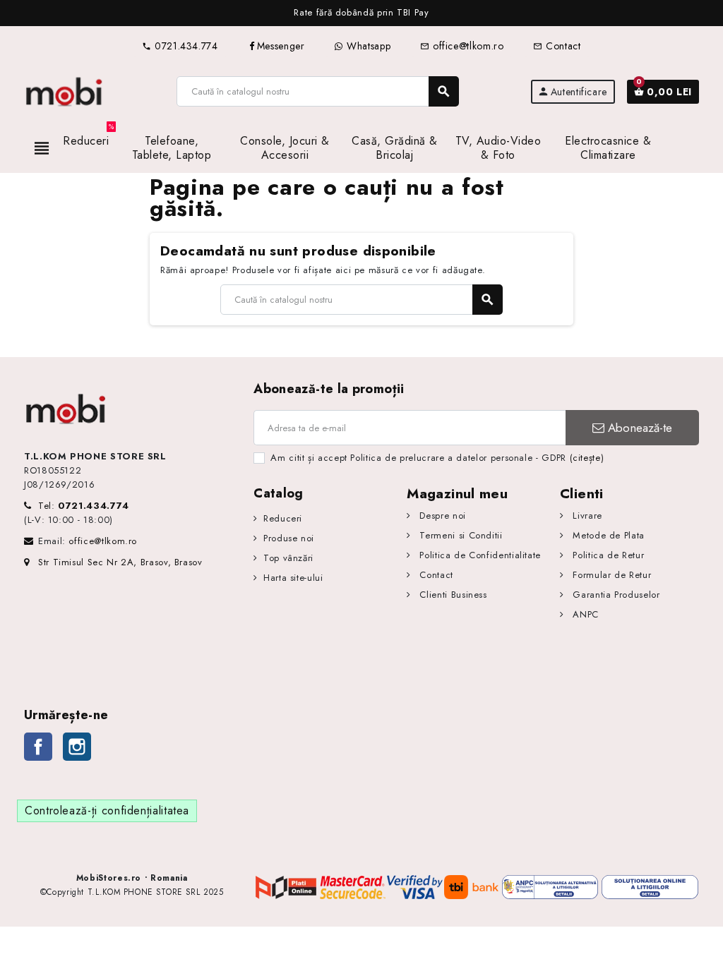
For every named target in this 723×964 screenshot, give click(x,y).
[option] (361, 13)
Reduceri (282, 518)
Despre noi (441, 515)
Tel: (83, 505)
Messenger (281, 46)
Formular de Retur (610, 575)
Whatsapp (366, 46)
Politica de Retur (607, 555)
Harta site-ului (293, 577)
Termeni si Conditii (459, 535)
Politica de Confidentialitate (479, 555)
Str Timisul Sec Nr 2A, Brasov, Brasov (120, 562)
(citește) (587, 457)
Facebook (38, 747)
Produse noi (288, 538)
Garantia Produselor (614, 594)
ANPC (584, 614)
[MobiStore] (64, 90)
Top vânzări (288, 558)
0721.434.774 (179, 46)
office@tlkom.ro (461, 46)
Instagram (77, 747)
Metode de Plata (607, 535)
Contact (556, 46)
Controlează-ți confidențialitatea (107, 810)
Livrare (586, 515)
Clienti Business (452, 594)
